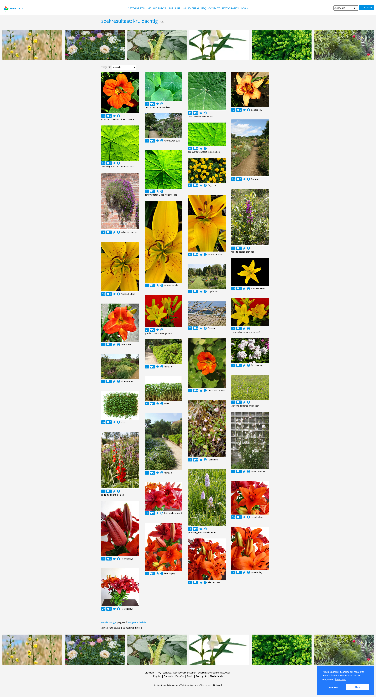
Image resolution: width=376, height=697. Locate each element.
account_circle (118, 116)
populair (174, 8)
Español (179, 676)
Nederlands (216, 676)
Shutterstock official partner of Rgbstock (171, 685)
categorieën (136, 8)
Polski (190, 676)
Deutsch (168, 676)
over (227, 672)
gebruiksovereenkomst (211, 672)
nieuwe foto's (156, 8)
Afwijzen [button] (333, 687)
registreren (366, 7)
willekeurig (191, 8)
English (157, 676)
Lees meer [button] (340, 679)
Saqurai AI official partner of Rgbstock (205, 685)
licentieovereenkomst (184, 672)
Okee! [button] (357, 687)
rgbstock (16, 8)
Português (202, 676)
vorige (112, 622)
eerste (104, 622)
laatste (142, 622)
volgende (133, 622)
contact (214, 8)
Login (244, 8)
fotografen (230, 8)
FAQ (203, 8)
